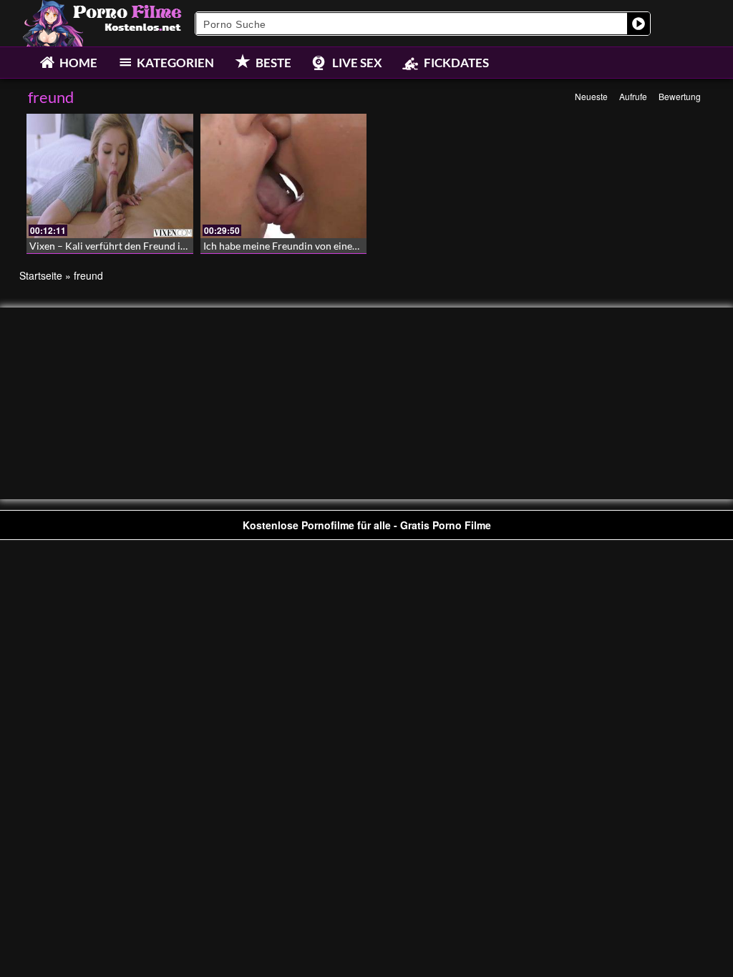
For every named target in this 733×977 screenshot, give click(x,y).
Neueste (591, 96)
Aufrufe (633, 96)
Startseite (40, 275)
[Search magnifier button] (638, 23)
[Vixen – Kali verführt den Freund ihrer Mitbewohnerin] (109, 176)
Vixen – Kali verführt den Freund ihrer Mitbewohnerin (150, 246)
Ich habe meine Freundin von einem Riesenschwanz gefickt (332, 246)
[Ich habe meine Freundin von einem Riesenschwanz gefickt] (283, 176)
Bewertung (680, 96)
